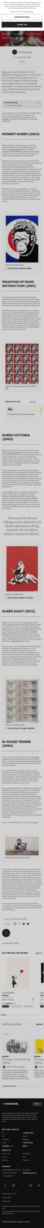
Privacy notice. (28, 11)
